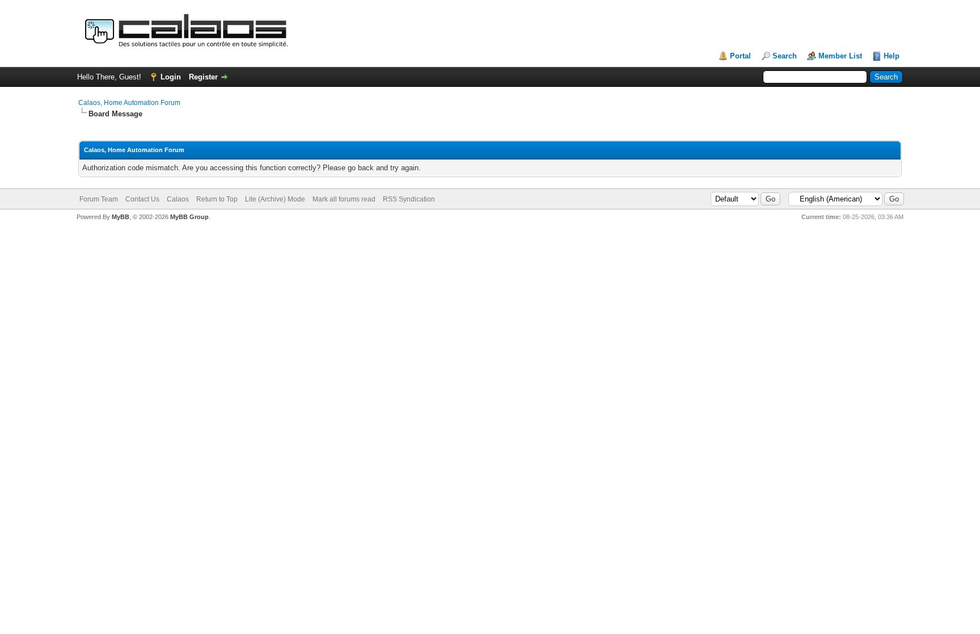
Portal (740, 56)
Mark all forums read (343, 199)
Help (891, 56)
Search (784, 56)
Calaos (178, 199)
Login (170, 77)
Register (203, 77)
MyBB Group (189, 216)
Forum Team (98, 199)
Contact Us (142, 199)
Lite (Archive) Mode (275, 199)
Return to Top (217, 199)
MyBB (120, 216)
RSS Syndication (409, 199)
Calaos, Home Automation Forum (129, 103)
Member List (840, 56)
